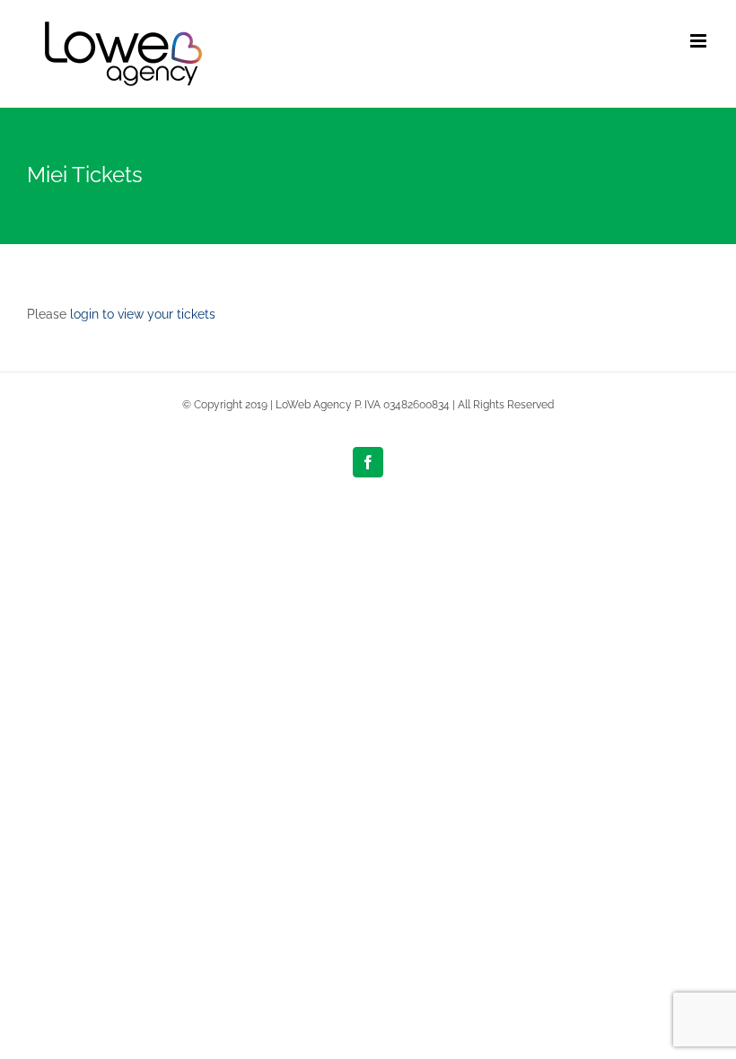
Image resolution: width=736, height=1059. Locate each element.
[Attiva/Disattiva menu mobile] (699, 40)
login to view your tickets (142, 314)
